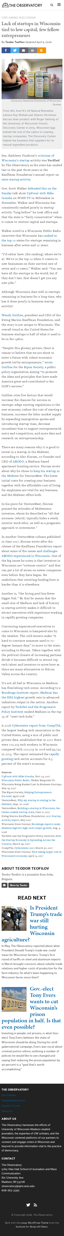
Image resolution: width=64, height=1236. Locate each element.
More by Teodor (18, 885)
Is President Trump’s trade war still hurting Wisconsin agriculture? (32, 924)
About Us (7, 1111)
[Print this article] (32, 50)
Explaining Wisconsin (19, 17)
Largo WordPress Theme (35, 1223)
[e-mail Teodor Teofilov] (4, 885)
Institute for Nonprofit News (32, 1226)
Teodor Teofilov (15, 42)
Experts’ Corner (11, 1106)
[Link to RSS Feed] (36, 1203)
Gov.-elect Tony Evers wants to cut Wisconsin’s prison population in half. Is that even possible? (31, 1008)
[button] (52, 5)
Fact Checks (9, 1095)
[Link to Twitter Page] (29, 1203)
